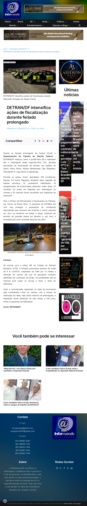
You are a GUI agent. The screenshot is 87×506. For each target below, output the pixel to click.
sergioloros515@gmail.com (23, 431)
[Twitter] (68, 468)
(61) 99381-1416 (23, 450)
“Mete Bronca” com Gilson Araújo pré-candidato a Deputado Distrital (19, 369)
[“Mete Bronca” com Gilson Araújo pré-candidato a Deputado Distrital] (22, 347)
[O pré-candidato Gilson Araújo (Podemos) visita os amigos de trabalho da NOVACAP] (22, 381)
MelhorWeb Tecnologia (72, 503)
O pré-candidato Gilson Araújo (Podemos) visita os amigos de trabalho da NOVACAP (21, 403)
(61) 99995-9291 (22, 441)
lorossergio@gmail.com (22, 428)
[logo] (12, 2)
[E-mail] (51, 141)
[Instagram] (57, 468)
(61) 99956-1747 (22, 444)
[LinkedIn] (71, 468)
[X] (39, 141)
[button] (79, 25)
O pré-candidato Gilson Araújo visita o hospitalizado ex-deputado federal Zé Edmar (64, 369)
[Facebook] (35, 141)
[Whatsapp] (60, 468)
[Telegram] (47, 141)
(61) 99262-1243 (22, 453)
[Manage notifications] (5, 501)
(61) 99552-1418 (22, 447)
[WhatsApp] (43, 141)
